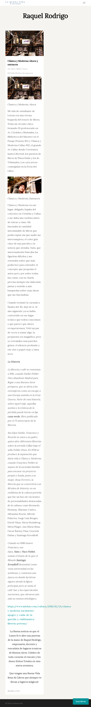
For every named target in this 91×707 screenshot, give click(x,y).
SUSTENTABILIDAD (15, 73)
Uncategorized (27, 73)
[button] (84, 3)
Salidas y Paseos (21, 69)
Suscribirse (81, 701)
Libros (13, 69)
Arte (9, 69)
